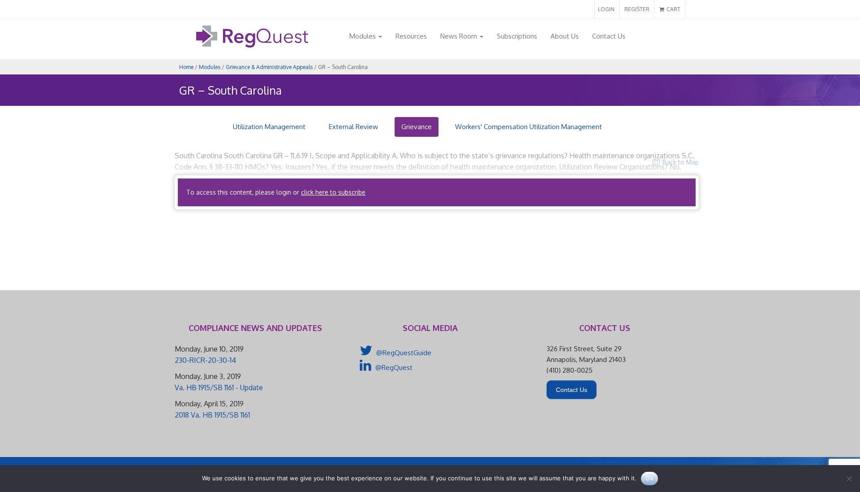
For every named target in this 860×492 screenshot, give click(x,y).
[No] (848, 478)
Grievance (416, 126)
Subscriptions (517, 36)
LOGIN (606, 9)
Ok (649, 478)
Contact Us (608, 36)
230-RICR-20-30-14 (205, 360)
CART (672, 9)
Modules (363, 36)
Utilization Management (269, 126)
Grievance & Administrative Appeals (269, 67)
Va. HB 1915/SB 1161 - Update (219, 387)
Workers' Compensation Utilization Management (528, 126)
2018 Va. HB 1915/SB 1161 (212, 414)
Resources (411, 36)
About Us (564, 36)
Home (186, 67)
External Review (353, 126)
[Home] (252, 45)
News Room (459, 36)
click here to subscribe (333, 192)
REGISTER (636, 9)
